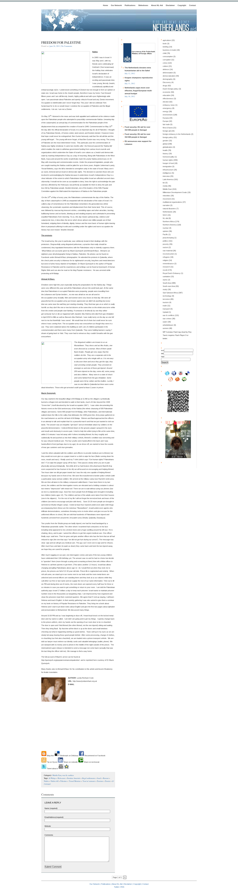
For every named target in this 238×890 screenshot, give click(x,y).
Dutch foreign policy (170, 89)
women (165, 328)
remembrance (168, 264)
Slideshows (143, 5)
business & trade (169, 50)
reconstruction (168, 254)
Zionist (107, 781)
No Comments (66, 46)
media (165, 186)
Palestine (63, 781)
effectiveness (168, 99)
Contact (192, 5)
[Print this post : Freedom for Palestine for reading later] (60, 768)
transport (166, 309)
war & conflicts (68, 775)
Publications (130, 5)
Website (48, 826)
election (166, 102)
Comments (49, 835)
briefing (165, 47)
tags (162, 356)
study (165, 289)
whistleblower (168, 325)
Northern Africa (169, 221)
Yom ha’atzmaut (89, 781)
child (164, 53)
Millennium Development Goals (175, 192)
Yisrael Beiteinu (75, 781)
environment (167, 115)
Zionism (100, 781)
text (162, 350)
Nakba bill (54, 781)
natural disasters (169, 209)
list (164, 183)
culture (165, 66)
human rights (168, 160)
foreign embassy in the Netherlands (177, 134)
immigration (167, 166)
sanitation (166, 276)
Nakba (46, 781)
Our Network (116, 5)
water (165, 322)
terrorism (166, 299)
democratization (169, 76)
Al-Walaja (52, 778)
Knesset (106, 778)
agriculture (167, 40)
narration (166, 205)
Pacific (165, 234)
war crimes (167, 319)
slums (165, 280)
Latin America (168, 179)
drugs (165, 86)
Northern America (169, 225)
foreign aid (167, 131)
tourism (166, 302)
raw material (167, 251)
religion (165, 260)
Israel (99, 778)
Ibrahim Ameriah (73, 778)
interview (166, 176)
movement (167, 199)
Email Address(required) (54, 817)
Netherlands (167, 212)
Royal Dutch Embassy (171, 273)
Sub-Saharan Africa (170, 293)
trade (165, 306)
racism (165, 247)
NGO (165, 215)
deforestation (168, 73)
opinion (165, 231)
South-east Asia (169, 286)
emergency (167, 108)
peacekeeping (168, 238)
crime (165, 63)
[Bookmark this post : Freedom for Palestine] (66, 768)
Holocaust (61, 778)
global (165, 144)
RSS (122, 887)
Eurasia (166, 118)
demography (168, 79)
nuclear (166, 228)
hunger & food (168, 163)
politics (165, 241)
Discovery (167, 82)
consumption (168, 56)
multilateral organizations (172, 202)
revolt (165, 270)
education (166, 95)
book (165, 43)
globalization (167, 147)
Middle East (56, 775)
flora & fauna (168, 128)
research (166, 267)
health (165, 150)
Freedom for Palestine (61, 42)
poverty (166, 244)
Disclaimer (170, 5)
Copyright (182, 5)
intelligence (167, 173)
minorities (166, 196)
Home (105, 5)
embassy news (169, 105)
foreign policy (168, 137)
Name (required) (51, 808)
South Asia (167, 283)
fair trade (166, 124)
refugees (166, 257)
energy (165, 111)
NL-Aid (165, 218)
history (165, 154)
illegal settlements (88, 778)
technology (167, 296)
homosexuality (168, 157)
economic (166, 92)
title (162, 353)
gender (165, 141)
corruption (167, 60)
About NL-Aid (157, 5)
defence (166, 69)
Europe (165, 121)
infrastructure (168, 170)
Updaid (165, 312)
